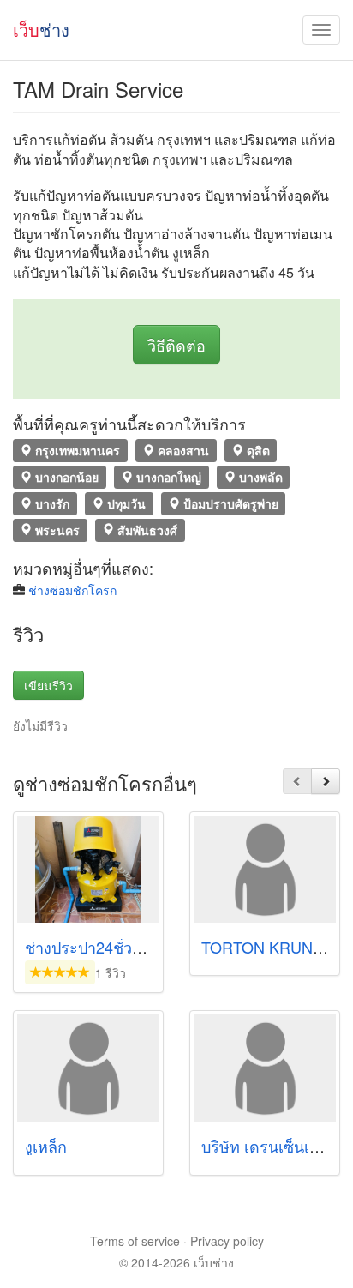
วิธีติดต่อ (176, 345)
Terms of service (135, 1240)
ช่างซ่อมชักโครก (72, 590)
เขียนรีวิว (48, 685)
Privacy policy (227, 1240)
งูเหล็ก (46, 1146)
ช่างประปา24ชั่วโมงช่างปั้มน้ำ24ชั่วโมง (155, 947)
